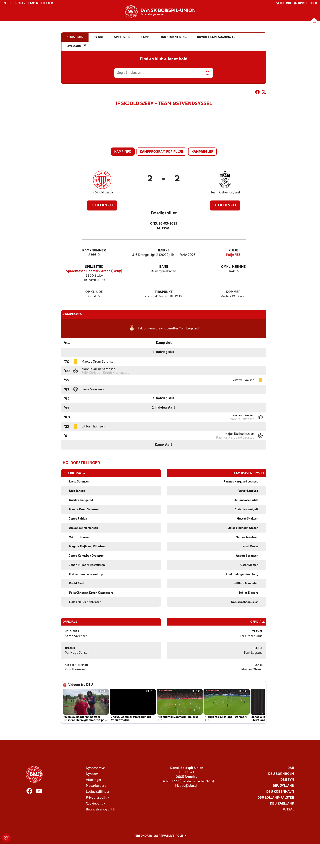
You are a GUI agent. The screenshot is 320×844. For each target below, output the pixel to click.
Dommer (233, 292)
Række (164, 250)
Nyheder (92, 774)
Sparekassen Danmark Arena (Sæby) (94, 271)
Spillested (94, 266)
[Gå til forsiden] (160, 11)
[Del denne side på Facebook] (257, 93)
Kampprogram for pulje (161, 151)
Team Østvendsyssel (225, 192)
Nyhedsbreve (95, 768)
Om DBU (6, 3)
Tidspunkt (164, 292)
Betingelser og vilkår (101, 809)
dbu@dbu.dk (189, 785)
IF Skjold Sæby (102, 192)
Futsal (288, 809)
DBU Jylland (283, 785)
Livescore (74, 46)
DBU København (280, 791)
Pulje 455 (233, 255)
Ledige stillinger (97, 791)
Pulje (233, 250)
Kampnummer (94, 250)
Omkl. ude (94, 292)
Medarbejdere (96, 785)
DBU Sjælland (282, 803)
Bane (163, 266)
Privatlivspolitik (97, 797)
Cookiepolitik (95, 803)
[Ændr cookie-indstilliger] (6, 837)
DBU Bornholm (281, 774)
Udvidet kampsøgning (214, 37)
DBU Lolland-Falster (275, 797)
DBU (290, 768)
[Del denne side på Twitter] (263, 93)
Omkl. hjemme (233, 266)
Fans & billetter (40, 3)
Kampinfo (122, 151)
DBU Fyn (287, 780)
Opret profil (307, 3)
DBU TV (20, 3)
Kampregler (202, 151)
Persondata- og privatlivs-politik (160, 836)
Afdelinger (93, 780)
